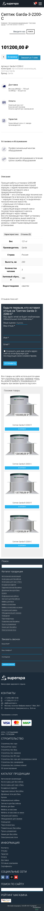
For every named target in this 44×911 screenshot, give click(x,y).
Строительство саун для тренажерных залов (19, 759)
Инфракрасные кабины (10, 596)
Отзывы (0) (26, 234)
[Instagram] (11, 877)
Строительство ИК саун (10, 756)
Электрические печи (9, 630)
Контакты (5, 848)
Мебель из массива (9, 604)
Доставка (5, 860)
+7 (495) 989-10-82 (11, 698)
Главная (4, 23)
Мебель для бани (8, 602)
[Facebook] (7, 877)
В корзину (12, 57)
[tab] (11, 234)
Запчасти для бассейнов (11, 599)
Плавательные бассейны (11, 621)
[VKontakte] (3, 877)
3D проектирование (9, 768)
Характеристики (11, 234)
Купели (4, 593)
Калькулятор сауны (8, 747)
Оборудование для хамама (11, 613)
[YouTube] (16, 877)
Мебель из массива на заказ (12, 607)
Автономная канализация (18, 23)
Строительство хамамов (11, 753)
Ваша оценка (9, 323)
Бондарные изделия (9, 585)
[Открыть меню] (40, 3)
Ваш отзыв (9, 326)
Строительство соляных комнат (14, 765)
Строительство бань (9, 750)
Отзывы (4, 851)
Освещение (6, 616)
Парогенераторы (8, 619)
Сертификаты (6, 866)
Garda (10, 73)
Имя (6, 337)
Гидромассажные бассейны (12, 587)
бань (37, 378)
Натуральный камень (9, 610)
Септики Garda (8, 71)
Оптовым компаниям (9, 863)
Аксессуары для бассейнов (11, 579)
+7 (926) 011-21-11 (11, 701)
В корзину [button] (22, 429)
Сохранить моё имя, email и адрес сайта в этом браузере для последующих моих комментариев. (20, 353)
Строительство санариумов (12, 762)
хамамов (29, 378)
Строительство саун (9, 744)
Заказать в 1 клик (29, 57)
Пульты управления (9, 624)
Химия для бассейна (9, 627)
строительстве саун (14, 378)
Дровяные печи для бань (11, 590)
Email (6, 344)
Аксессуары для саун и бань (12, 582)
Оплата (4, 857)
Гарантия (4, 854)
